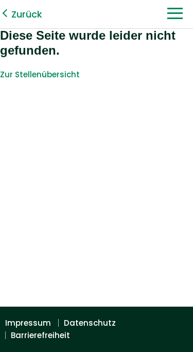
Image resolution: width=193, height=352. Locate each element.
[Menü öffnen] (175, 16)
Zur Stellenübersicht (40, 74)
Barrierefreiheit (40, 335)
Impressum (28, 323)
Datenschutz (90, 323)
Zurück (26, 14)
